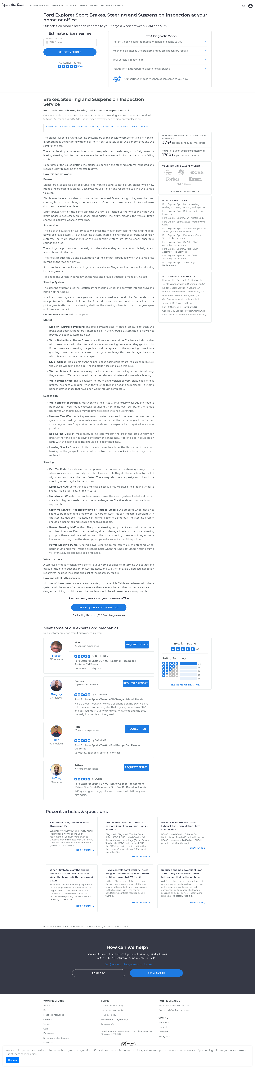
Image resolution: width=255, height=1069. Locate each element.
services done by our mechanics (188, 143)
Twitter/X (163, 1031)
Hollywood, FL (192, 295)
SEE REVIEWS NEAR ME (185, 684)
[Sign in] (250, 6)
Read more (84, 850)
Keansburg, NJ (189, 307)
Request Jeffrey (136, 767)
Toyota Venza (169, 284)
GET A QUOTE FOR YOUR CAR (99, 607)
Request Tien (137, 729)
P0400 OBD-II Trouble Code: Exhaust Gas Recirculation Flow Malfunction (180, 826)
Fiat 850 (166, 307)
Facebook (163, 1022)
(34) (80, 66)
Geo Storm (168, 299)
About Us (48, 1005)
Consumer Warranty (112, 1005)
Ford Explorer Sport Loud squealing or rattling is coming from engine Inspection (184, 206)
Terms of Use (108, 1024)
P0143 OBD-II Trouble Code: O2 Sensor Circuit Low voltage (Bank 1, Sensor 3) (127, 826)
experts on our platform (186, 155)
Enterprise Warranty (112, 1010)
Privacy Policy (108, 1014)
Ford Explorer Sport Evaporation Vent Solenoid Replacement (181, 237)
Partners (48, 1042)
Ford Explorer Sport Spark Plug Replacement (178, 264)
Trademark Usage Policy (114, 1019)
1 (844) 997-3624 (113, 964)
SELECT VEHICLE (69, 52)
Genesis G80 (168, 310)
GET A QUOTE (156, 973)
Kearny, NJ (191, 303)
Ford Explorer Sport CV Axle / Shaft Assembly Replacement (180, 243)
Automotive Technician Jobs (173, 1005)
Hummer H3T (169, 280)
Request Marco (137, 644)
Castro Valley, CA (195, 291)
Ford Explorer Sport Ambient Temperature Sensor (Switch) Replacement (184, 230)
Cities (46, 1024)
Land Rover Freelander (174, 314)
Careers (47, 1019)
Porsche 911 (168, 295)
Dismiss (12, 1060)
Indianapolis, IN (193, 299)
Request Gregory (135, 683)
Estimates (48, 1033)
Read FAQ (98, 973)
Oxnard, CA (194, 287)
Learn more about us (185, 191)
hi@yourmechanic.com (138, 964)
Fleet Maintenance (53, 1014)
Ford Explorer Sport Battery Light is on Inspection (182, 212)
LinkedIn (163, 1027)
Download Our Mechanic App (174, 1010)
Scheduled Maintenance (56, 1038)
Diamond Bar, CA (196, 284)
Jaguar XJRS (168, 303)
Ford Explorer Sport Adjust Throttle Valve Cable (183, 223)
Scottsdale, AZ (195, 280)
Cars (45, 1028)
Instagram (164, 1036)
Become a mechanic (112, 5)
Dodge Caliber (169, 287)
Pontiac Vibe (168, 291)
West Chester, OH (195, 310)
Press (46, 1010)
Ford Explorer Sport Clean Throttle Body (183, 218)
